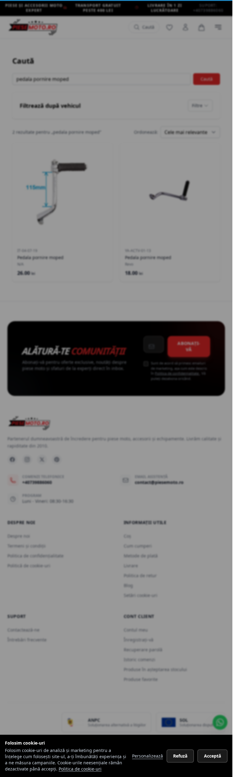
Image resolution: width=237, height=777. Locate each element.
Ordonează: (146, 132)
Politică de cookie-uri (28, 566)
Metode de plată (141, 556)
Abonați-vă (188, 346)
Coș (127, 536)
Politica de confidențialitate (177, 373)
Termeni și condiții (26, 546)
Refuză (180, 756)
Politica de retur (140, 575)
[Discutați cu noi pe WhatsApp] (220, 722)
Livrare (131, 566)
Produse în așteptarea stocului (155, 669)
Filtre (197, 105)
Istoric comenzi (139, 659)
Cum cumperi (138, 546)
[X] (42, 459)
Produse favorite (141, 679)
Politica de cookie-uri (80, 769)
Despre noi (18, 536)
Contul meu (136, 630)
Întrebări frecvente (27, 640)
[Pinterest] (57, 459)
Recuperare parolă (143, 650)
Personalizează (147, 756)
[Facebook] (12, 459)
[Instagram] (27, 459)
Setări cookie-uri (140, 595)
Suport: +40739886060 (208, 8)
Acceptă (212, 756)
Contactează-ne (23, 630)
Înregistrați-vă (138, 640)
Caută (207, 79)
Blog (128, 585)
